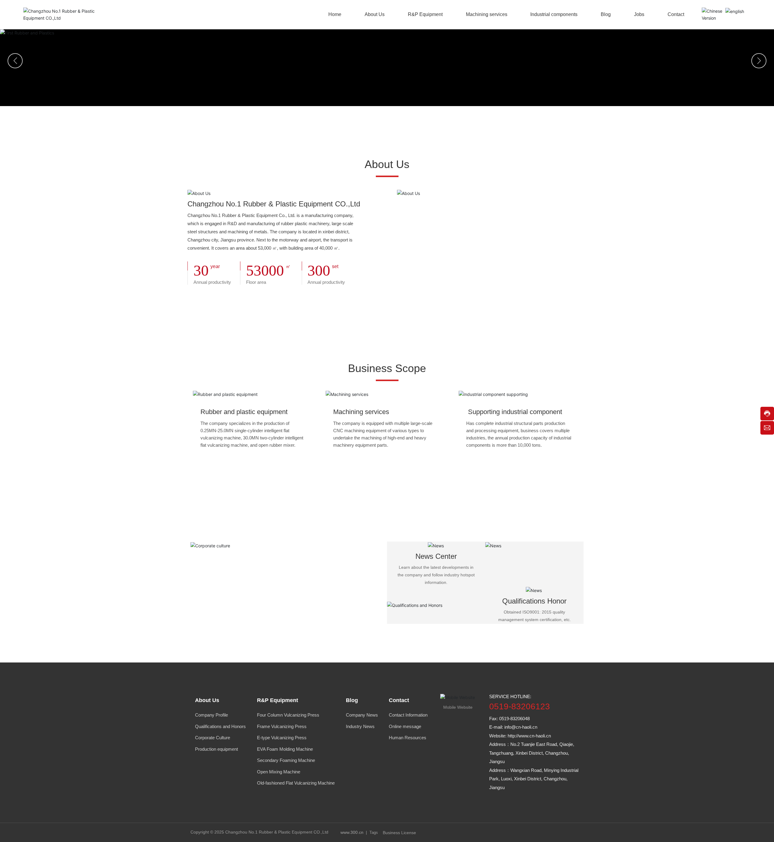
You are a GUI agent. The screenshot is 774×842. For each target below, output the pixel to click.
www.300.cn (351, 832)
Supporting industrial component (514, 412)
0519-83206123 (519, 706)
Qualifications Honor (534, 601)
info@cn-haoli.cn (520, 727)
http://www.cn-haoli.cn (529, 735)
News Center (436, 556)
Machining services (361, 412)
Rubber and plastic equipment (244, 412)
